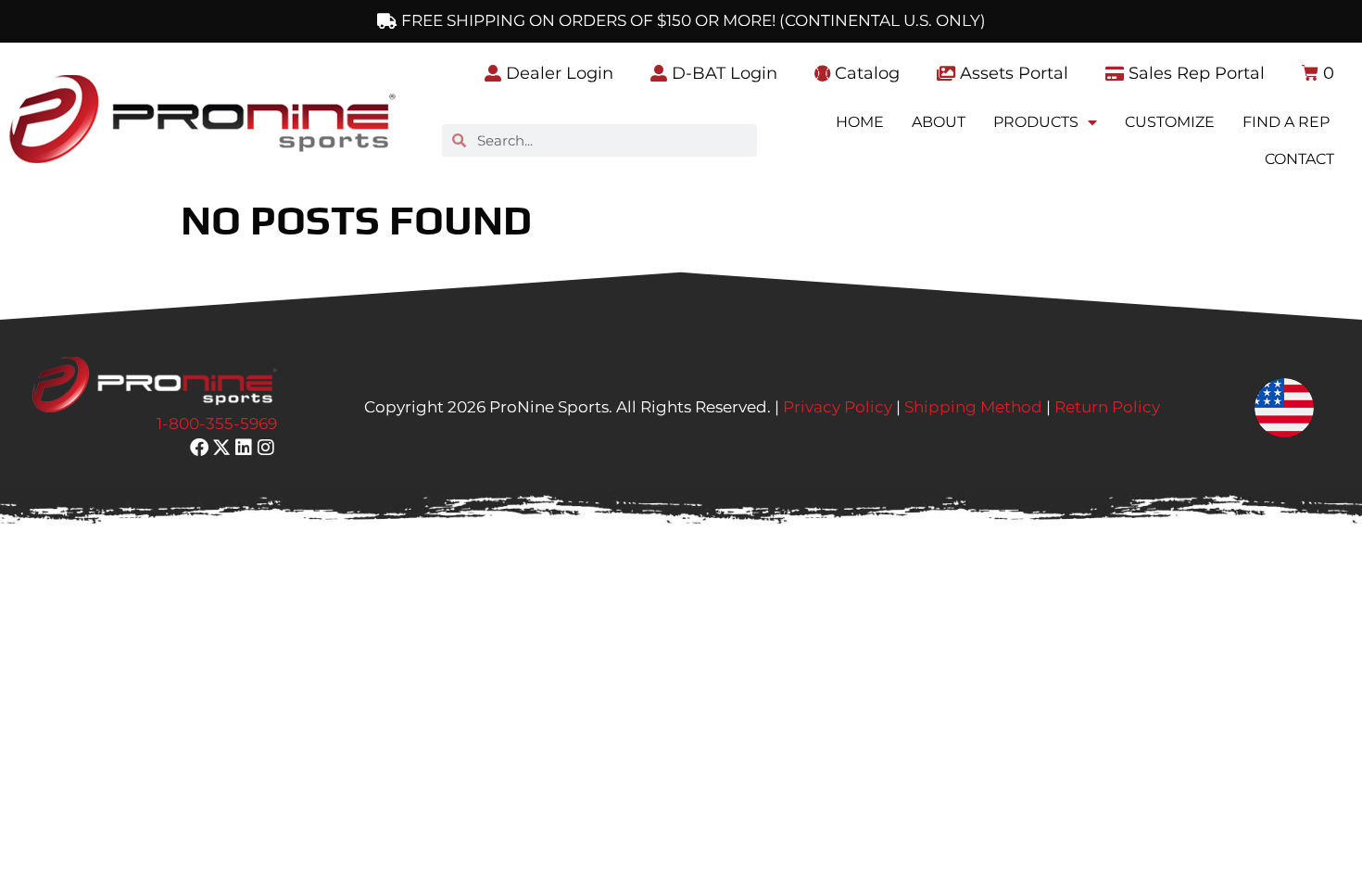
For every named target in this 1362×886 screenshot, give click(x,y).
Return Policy (1107, 407)
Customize (1170, 122)
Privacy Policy (837, 407)
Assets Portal (1011, 73)
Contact (1299, 159)
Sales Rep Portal (1194, 73)
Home (860, 122)
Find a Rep (1286, 122)
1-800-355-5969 (217, 423)
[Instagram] (266, 448)
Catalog (865, 73)
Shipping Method (973, 407)
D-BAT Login (722, 73)
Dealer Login (557, 73)
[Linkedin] (244, 448)
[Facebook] (199, 448)
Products (1035, 122)
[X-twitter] (221, 448)
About (938, 122)
